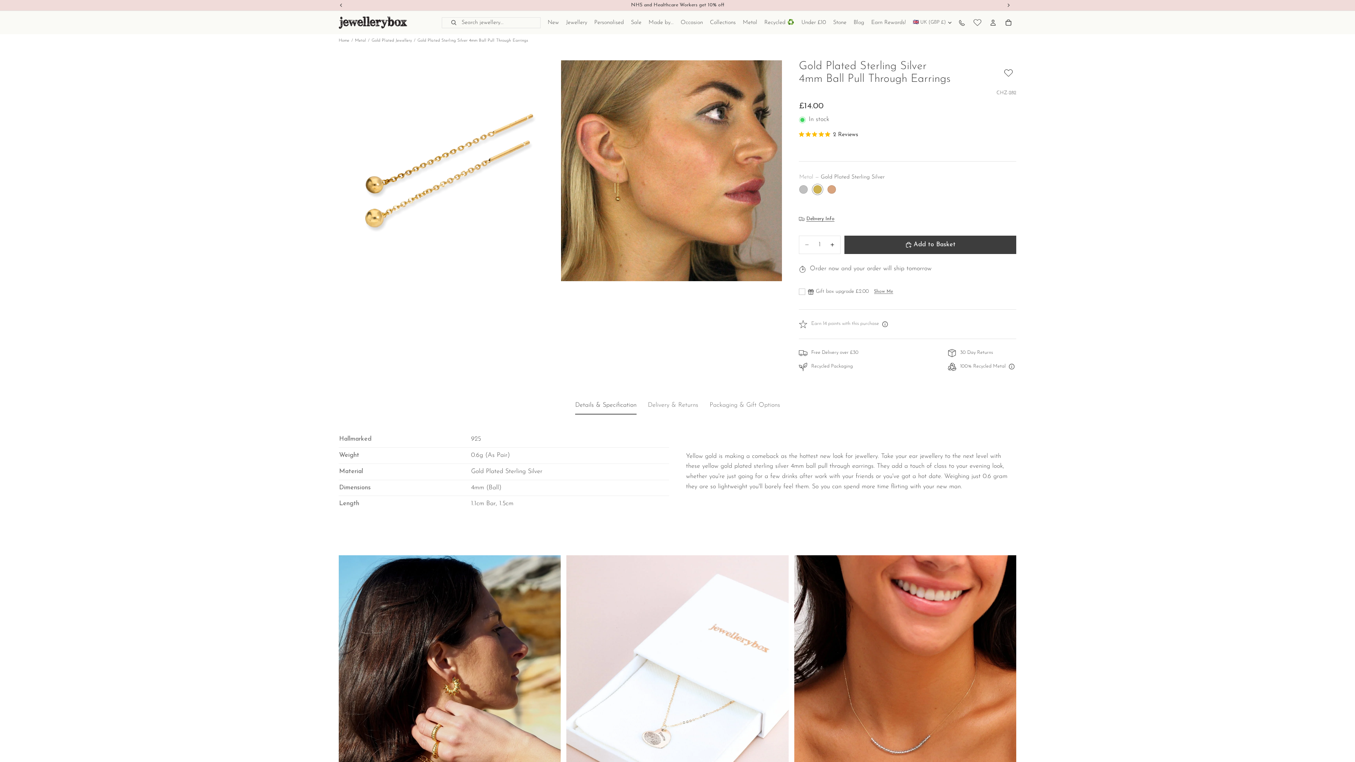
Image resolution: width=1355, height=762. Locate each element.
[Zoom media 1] (449, 170)
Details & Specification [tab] (606, 406)
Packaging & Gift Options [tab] (745, 406)
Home (344, 40)
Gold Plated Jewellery (392, 40)
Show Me (883, 291)
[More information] (885, 324)
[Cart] (1008, 22)
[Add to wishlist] (1008, 73)
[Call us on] (962, 22)
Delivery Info (820, 219)
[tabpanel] (677, 466)
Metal (360, 40)
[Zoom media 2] (671, 170)
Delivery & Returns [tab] (673, 406)
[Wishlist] (977, 22)
